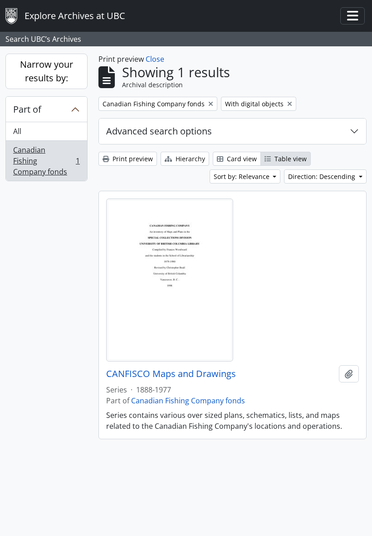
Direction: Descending (322, 176)
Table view (290, 158)
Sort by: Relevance (242, 176)
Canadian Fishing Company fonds (46, 161)
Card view (241, 158)
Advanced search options (159, 131)
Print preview (132, 158)
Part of (27, 109)
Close (155, 59)
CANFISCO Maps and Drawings (171, 373)
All (17, 131)
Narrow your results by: (46, 71)
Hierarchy (189, 158)
